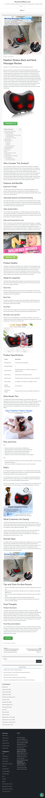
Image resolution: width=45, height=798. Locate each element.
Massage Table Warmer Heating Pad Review (12, 670)
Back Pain (8, 143)
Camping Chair (19, 739)
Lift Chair (18, 747)
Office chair (22, 753)
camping (23, 737)
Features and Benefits (9, 132)
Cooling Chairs (5, 689)
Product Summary (10, 158)
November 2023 (5, 745)
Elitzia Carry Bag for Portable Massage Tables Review (14, 677)
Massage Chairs (5, 702)
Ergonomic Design (10, 134)
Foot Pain (8, 144)
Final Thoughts (8, 157)
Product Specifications (9, 147)
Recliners (4, 712)
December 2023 (5, 743)
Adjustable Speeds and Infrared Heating (14, 135)
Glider (20, 746)
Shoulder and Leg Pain (11, 145)
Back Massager (19, 737)
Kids (26, 746)
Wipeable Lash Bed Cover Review (10, 675)
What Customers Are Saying (10, 152)
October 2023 (5, 748)
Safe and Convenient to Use (11, 137)
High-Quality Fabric (10, 136)
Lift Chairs (4, 699)
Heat (22, 746)
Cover (18, 740)
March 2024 (4, 735)
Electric (27, 740)
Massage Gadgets (11, 643)
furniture (26, 742)
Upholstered (19, 767)
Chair (23, 739)
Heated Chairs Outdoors (7, 697)
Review (20, 762)
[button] (22, 10)
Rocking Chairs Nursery (7, 719)
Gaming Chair (20, 744)
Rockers (4, 714)
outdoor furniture (23, 754)
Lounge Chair (22, 747)
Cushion (20, 740)
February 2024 (5, 738)
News (3, 709)
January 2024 (5, 740)
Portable (18, 756)
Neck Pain (8, 141)
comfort (26, 739)
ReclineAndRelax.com (22, 2)
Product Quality (8, 139)
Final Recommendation (11, 159)
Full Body (22, 742)
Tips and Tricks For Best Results (11, 155)
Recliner (19, 760)
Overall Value (8, 154)
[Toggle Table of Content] (19, 130)
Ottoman (26, 753)
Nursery (18, 753)
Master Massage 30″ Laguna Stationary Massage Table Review (16, 672)
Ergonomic (18, 742)
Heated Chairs (5, 694)
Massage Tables (5, 707)
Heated (24, 746)
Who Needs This (8, 148)
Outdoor (18, 754)
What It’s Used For (8, 140)
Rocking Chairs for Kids (7, 717)
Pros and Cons (7, 150)
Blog (4, 643)
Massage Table (23, 751)
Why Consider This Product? (10, 131)
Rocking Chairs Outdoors (7, 722)
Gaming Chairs (5, 692)
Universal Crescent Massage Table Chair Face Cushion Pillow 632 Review (19, 680)
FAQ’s (6, 151)
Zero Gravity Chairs (6, 724)
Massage (19, 749)
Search (5, 658)
